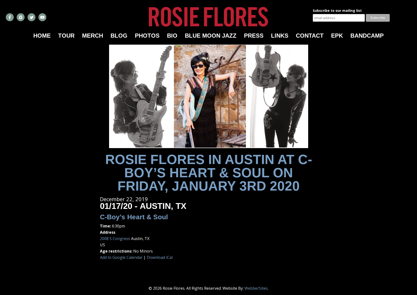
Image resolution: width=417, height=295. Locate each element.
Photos (147, 35)
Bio (172, 35)
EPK (337, 35)
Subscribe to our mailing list (337, 11)
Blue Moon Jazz (210, 35)
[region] (208, 96)
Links (279, 35)
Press (254, 35)
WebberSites (256, 288)
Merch (92, 35)
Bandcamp (367, 35)
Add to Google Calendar (121, 257)
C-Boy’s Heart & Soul (134, 217)
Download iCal (160, 257)
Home (42, 35)
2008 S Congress (115, 238)
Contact (310, 35)
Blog (119, 35)
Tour (66, 35)
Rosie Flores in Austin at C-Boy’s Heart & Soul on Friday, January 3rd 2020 (208, 172)
